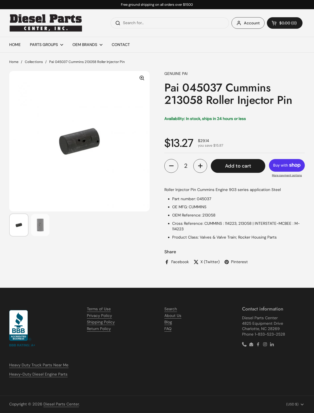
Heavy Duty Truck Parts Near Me (39, 364)
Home (13, 62)
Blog (168, 322)
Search (170, 308)
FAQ (167, 328)
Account (252, 23)
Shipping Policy (101, 322)
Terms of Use (99, 308)
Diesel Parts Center (61, 404)
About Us (172, 315)
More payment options (287, 175)
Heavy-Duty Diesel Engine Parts (38, 374)
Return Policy (99, 328)
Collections (34, 62)
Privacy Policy (99, 315)
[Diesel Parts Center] (46, 23)
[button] (285, 23)
